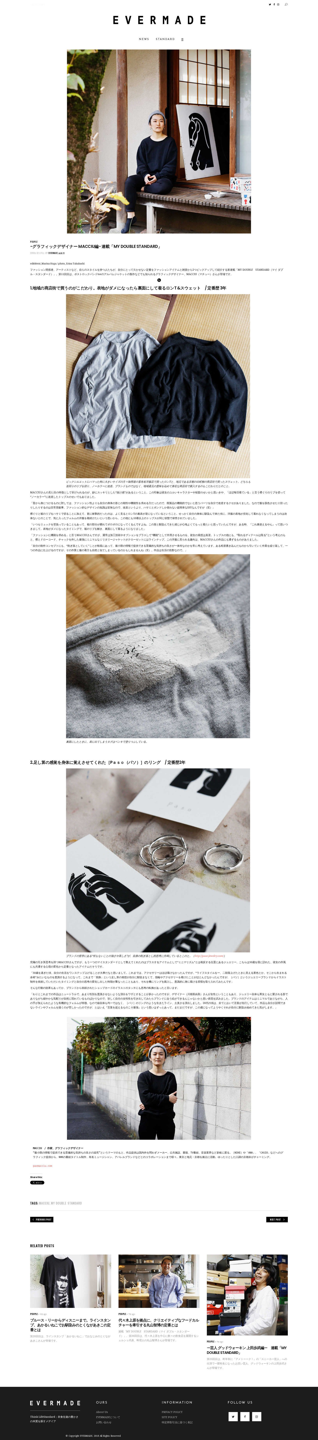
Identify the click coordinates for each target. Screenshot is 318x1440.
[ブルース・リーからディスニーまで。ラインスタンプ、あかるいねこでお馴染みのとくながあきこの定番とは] (70, 1281)
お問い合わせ (104, 1422)
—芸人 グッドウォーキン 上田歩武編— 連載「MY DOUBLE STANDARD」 (247, 1350)
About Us (102, 1412)
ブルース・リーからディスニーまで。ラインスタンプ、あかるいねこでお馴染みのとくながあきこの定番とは (70, 1325)
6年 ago (43, 1314)
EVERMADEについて (108, 1417)
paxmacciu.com (42, 1165)
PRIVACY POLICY (172, 1412)
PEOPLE (34, 241)
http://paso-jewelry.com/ (209, 956)
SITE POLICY (169, 1417)
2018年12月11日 (37, 253)
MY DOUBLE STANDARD (66, 1203)
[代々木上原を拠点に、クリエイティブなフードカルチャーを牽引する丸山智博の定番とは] (159, 1281)
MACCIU (44, 1203)
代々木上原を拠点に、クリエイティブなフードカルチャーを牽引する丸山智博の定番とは (159, 1323)
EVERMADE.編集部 (56, 253)
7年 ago (131, 1314)
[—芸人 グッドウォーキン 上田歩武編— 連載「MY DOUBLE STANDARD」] (247, 1295)
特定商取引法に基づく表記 (177, 1422)
